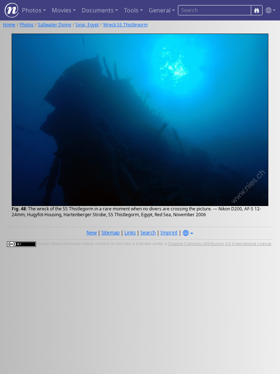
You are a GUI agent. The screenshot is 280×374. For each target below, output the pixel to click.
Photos (27, 25)
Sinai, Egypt (87, 25)
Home (9, 25)
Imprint (169, 232)
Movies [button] (61, 10)
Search (148, 232)
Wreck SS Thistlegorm (125, 25)
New (91, 232)
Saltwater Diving (54, 25)
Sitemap (110, 232)
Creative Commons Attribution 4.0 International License (219, 243)
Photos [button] (32, 10)
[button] (269, 10)
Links (130, 232)
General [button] (160, 10)
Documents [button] (98, 10)
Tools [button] (131, 10)
